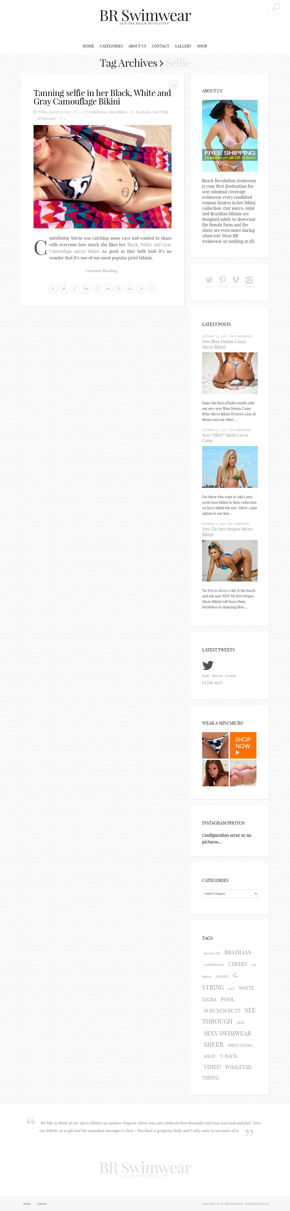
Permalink (48, 119)
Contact (160, 46)
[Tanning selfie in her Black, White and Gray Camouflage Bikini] (103, 176)
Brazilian (238, 952)
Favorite (230, 676)
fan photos (143, 112)
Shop (202, 46)
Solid (209, 1056)
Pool (156, 112)
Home (88, 46)
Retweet (217, 676)
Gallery (183, 46)
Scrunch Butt (222, 1011)
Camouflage (214, 965)
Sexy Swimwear (227, 1033)
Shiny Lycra (240, 1045)
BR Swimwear (145, 15)
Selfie (164, 112)
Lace (231, 988)
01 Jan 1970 (212, 682)
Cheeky (238, 964)
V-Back (228, 1056)
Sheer (214, 1044)
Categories (111, 46)
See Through (229, 1015)
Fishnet (222, 977)
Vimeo (212, 1067)
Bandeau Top (212, 953)
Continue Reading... (103, 270)
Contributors (98, 112)
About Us (137, 46)
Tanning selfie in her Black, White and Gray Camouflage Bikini (102, 97)
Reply (206, 676)
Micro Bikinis (118, 112)
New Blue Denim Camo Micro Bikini (224, 344)
